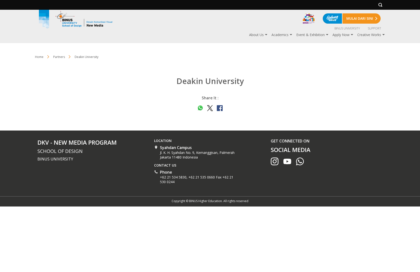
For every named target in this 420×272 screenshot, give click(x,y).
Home (39, 57)
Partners (59, 57)
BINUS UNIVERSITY (347, 28)
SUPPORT (374, 28)
